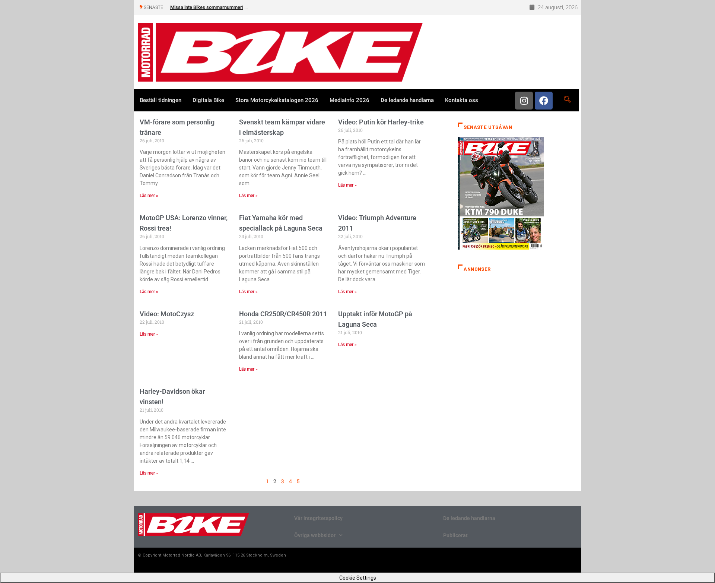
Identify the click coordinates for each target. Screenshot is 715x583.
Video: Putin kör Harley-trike (381, 122)
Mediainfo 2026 (349, 100)
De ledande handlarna (407, 100)
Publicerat (455, 535)
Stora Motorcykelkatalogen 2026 (276, 100)
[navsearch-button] (567, 100)
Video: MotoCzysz (167, 314)
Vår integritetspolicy (318, 518)
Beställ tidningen (160, 100)
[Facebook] (544, 101)
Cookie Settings (357, 578)
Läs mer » (149, 195)
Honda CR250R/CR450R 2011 (283, 314)
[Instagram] (524, 101)
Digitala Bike (208, 100)
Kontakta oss (461, 100)
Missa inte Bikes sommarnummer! (206, 7)
